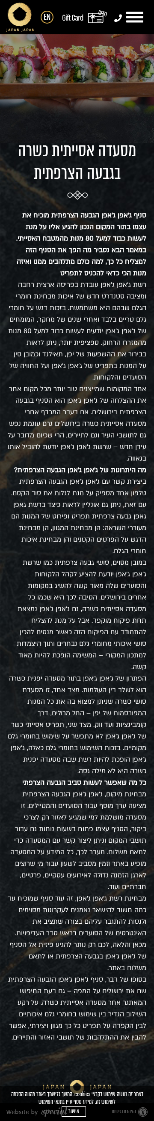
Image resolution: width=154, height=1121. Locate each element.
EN (47, 17)
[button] (136, 17)
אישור (73, 1111)
